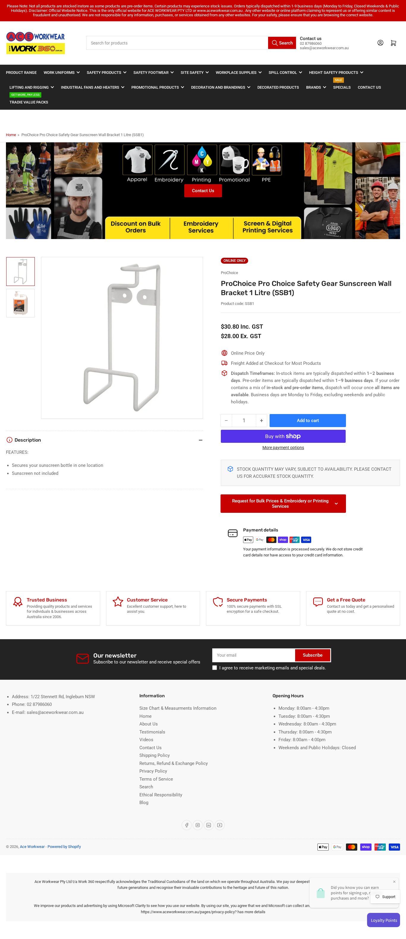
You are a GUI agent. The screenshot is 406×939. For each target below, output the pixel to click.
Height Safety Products (333, 72)
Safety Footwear (151, 72)
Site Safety (192, 72)
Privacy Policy (153, 771)
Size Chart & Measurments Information (177, 708)
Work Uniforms (59, 72)
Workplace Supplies (236, 72)
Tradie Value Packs (29, 99)
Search (146, 787)
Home (11, 135)
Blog (143, 802)
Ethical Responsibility (160, 795)
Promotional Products (155, 87)
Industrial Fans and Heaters (90, 87)
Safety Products (104, 72)
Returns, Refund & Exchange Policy (173, 763)
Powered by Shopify (64, 846)
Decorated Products (278, 87)
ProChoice (229, 272)
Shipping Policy (154, 755)
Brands (313, 87)
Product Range (21, 72)
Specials (342, 85)
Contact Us (369, 87)
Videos (146, 739)
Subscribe (312, 655)
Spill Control (283, 72)
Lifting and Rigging (29, 87)
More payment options (283, 447)
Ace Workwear (32, 846)
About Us (148, 724)
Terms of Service (156, 779)
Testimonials (152, 732)
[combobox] (191, 43)
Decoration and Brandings (218, 87)
